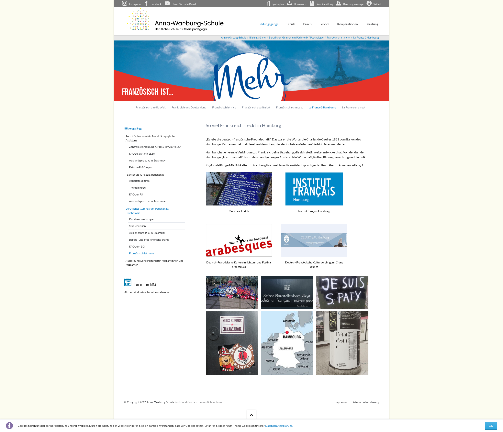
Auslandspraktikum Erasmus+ (147, 160)
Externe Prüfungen (140, 167)
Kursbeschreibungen (141, 219)
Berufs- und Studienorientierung (149, 239)
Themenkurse (137, 187)
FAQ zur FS (136, 194)
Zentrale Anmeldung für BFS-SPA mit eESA (155, 146)
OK (491, 425)
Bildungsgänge (133, 128)
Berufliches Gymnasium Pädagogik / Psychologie (147, 211)
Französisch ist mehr (141, 253)
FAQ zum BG (137, 246)
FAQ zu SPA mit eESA (142, 153)
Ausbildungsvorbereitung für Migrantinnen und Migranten (155, 263)
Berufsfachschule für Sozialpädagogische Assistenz (150, 138)
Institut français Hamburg (314, 211)
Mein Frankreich (239, 211)
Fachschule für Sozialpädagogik (145, 174)
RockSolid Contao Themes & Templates (198, 402)
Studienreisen (137, 225)
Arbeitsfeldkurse (139, 180)
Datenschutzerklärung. (279, 425)
